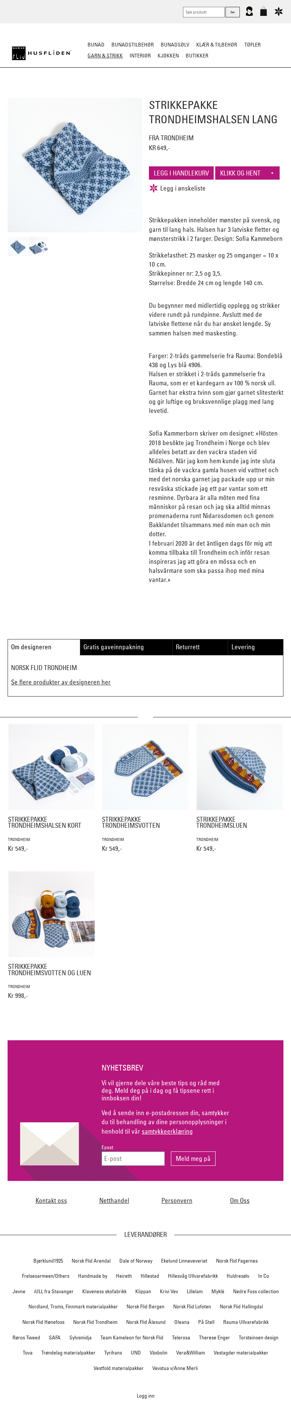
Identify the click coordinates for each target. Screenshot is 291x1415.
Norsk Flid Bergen (145, 1306)
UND (136, 1352)
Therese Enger (214, 1337)
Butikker (197, 55)
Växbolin (158, 1352)
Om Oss (240, 1200)
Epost (107, 1147)
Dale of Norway (135, 1260)
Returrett (188, 647)
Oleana (181, 1322)
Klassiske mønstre (167, 93)
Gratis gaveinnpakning (113, 647)
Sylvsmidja (80, 1337)
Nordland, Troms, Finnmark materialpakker (73, 1306)
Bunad (96, 44)
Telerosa (181, 1337)
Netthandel (114, 1200)
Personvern (176, 1200)
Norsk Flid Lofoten (192, 1306)
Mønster (125, 93)
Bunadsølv (175, 44)
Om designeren (31, 647)
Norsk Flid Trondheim (95, 1322)
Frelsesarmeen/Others (45, 1275)
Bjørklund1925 (48, 1260)
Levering (243, 647)
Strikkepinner (217, 93)
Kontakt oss (51, 1200)
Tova (28, 1352)
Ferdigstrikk (70, 93)
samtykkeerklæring (167, 1131)
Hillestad (150, 1275)
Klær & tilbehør (216, 44)
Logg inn (146, 1395)
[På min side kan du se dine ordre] (249, 14)
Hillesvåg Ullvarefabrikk (193, 1275)
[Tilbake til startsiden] (42, 53)
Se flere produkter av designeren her (61, 682)
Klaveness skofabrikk (104, 1291)
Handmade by (92, 1275)
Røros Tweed (26, 1337)
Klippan (143, 1291)
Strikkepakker (28, 93)
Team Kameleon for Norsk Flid (131, 1337)
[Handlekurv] (263, 14)
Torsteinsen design (258, 1337)
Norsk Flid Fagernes (237, 1260)
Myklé (217, 1291)
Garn (99, 93)
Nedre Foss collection (256, 1291)
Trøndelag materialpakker (68, 1352)
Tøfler (252, 44)
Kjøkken (168, 55)
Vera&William (190, 1352)
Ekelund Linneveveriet (184, 1260)
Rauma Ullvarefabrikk (246, 1322)
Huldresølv (238, 1275)
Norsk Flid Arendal (91, 1260)
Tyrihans (113, 1352)
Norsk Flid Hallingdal (241, 1306)
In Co (263, 1275)
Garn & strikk (105, 55)
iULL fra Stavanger (54, 1291)
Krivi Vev (169, 1291)
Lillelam (195, 1291)
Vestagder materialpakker (241, 1352)
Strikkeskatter (261, 93)
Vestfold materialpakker (119, 1368)
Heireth (124, 1275)
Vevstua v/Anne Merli (175, 1368)
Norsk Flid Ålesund (146, 1322)
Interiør (140, 55)
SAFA (55, 1337)
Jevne (19, 1291)
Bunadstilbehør (132, 44)
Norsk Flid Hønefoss (43, 1322)
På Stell (206, 1322)
